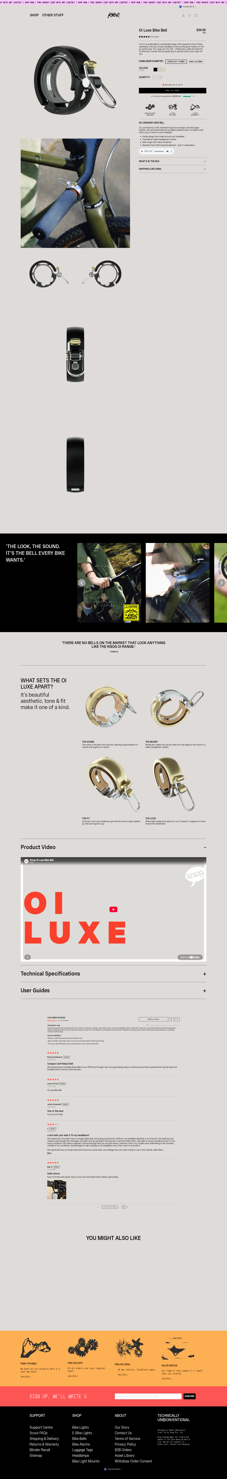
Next (221, 583)
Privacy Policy (125, 1444)
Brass (163, 69)
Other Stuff (53, 15)
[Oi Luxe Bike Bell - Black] (64, 1290)
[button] (144, 37)
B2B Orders (123, 1449)
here (172, 51)
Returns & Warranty (44, 1444)
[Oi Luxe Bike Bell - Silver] (66, 1290)
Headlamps (80, 1455)
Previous (80, 583)
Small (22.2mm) (195, 61)
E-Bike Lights (82, 1433)
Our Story (122, 1427)
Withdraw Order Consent (133, 1461)
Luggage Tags (82, 1449)
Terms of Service (127, 1438)
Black (155, 69)
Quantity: (144, 77)
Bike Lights (80, 1427)
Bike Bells (79, 1438)
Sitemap (36, 1455)
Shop (34, 15)
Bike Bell (153, 44)
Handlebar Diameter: (151, 61)
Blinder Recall (40, 1449)
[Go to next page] (128, 1207)
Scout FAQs (38, 1433)
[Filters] (171, 1019)
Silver (159, 69)
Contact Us (123, 1433)
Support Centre (41, 1427)
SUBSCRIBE (189, 1396)
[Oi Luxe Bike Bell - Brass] (68, 1290)
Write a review (153, 1019)
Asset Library (125, 1455)
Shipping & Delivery (44, 1438)
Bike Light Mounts (85, 1461)
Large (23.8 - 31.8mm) (176, 61)
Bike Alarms (81, 1444)
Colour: (143, 69)
